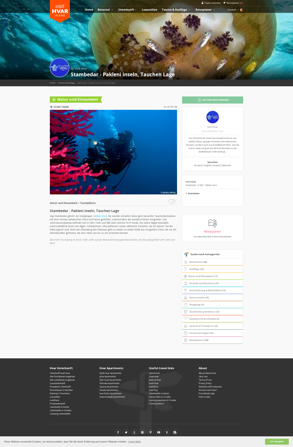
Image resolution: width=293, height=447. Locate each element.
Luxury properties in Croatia (162, 400)
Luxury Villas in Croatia (160, 396)
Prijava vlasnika (212, 2)
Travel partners (156, 403)
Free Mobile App (207, 393)
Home (89, 10)
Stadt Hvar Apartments (110, 373)
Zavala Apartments (109, 390)
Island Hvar (154, 373)
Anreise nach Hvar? (208, 390)
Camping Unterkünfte (60, 413)
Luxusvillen (149, 10)
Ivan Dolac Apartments (110, 393)
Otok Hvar (154, 376)
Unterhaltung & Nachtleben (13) (207, 290)
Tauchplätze (88, 203)
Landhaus (54, 400)
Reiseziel (104, 10)
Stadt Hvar (61, 106)
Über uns (203, 376)
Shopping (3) (196, 304)
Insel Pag (153, 390)
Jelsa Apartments (108, 376)
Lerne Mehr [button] (134, 441)
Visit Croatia (204, 396)
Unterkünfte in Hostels (60, 410)
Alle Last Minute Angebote (62, 379)
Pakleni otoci (100, 216)
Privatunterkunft (57, 403)
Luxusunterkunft (57, 383)
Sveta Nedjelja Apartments (112, 396)
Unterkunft (126, 10)
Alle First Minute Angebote (62, 376)
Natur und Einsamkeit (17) (203, 276)
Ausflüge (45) (196, 269)
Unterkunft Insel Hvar (60, 373)
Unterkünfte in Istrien (159, 393)
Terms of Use (205, 379)
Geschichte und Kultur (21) (204, 311)
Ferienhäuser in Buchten (61, 390)
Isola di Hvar (155, 379)
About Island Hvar (207, 373)
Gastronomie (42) (199, 297)
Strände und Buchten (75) (203, 283)
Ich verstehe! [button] (277, 441)
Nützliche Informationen (210, 386)
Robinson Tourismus (60, 393)
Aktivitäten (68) (198, 261)
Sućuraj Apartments (109, 386)
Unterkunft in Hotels (59, 407)
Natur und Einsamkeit (63, 203)
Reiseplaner (234, 2)
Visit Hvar (212, 127)
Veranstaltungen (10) (201, 332)
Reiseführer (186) (198, 340)
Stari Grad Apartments (110, 379)
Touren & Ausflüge (175, 10)
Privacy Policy (205, 383)
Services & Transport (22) (203, 325)
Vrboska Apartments (109, 383)
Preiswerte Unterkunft (60, 386)
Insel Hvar (154, 383)
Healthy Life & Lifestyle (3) (204, 318)
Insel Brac (153, 386)
